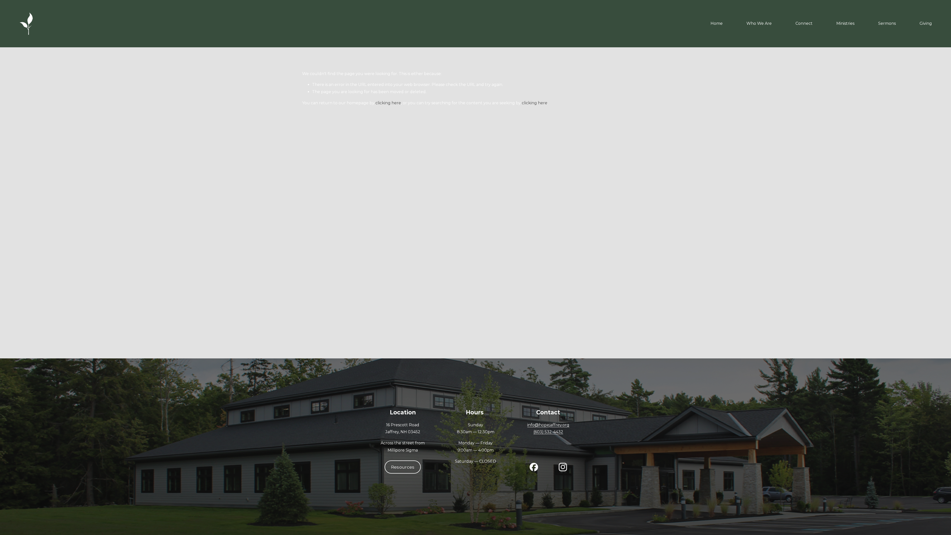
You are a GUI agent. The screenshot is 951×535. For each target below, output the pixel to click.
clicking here (388, 103)
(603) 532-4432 (548, 431)
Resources (403, 467)
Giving (926, 23)
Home (717, 23)
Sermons (887, 23)
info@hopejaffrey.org (548, 425)
